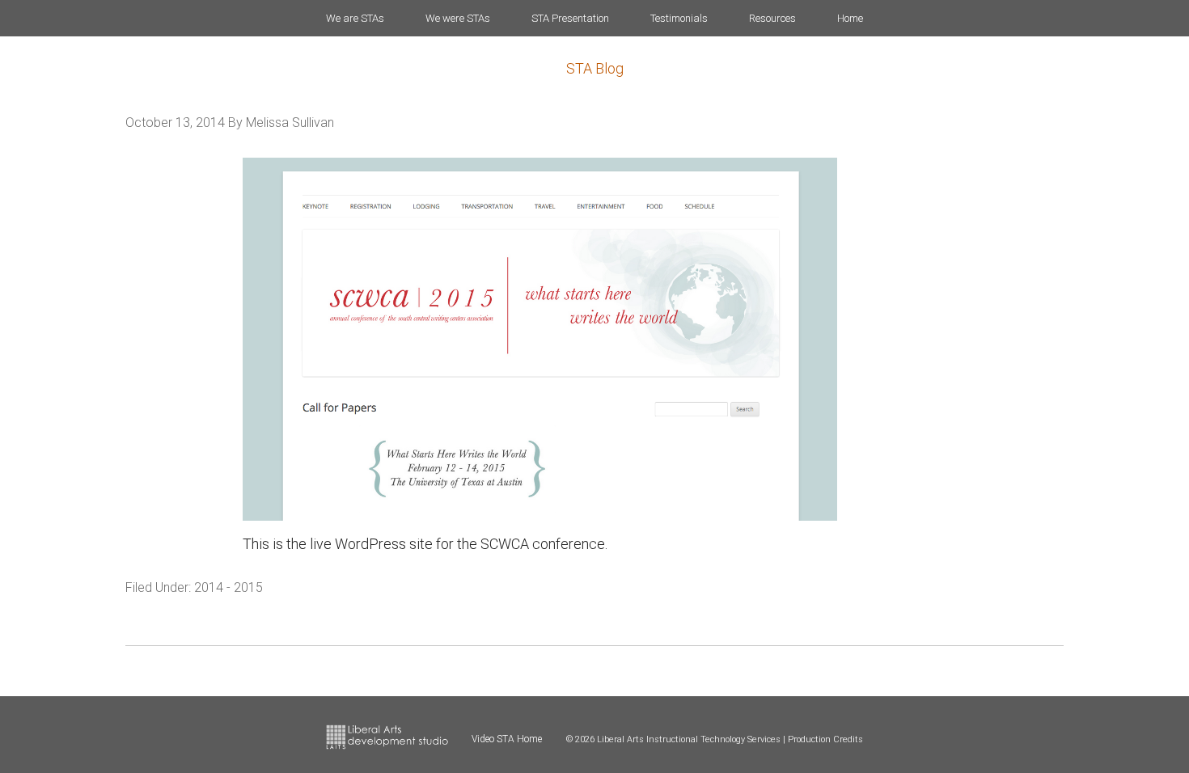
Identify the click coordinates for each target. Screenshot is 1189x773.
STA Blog (595, 68)
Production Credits (825, 739)
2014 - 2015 (228, 587)
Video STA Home (507, 739)
